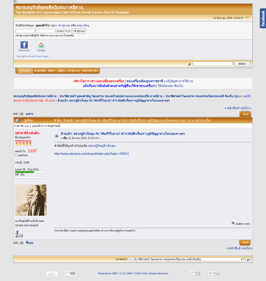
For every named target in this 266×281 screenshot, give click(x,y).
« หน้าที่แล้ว (232, 108)
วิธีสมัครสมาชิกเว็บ (170, 86)
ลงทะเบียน (83, 25)
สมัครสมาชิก (89, 70)
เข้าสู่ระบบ (64, 25)
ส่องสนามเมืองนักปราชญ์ (28, 100)
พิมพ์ (246, 114)
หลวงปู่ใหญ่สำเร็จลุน (102, 145)
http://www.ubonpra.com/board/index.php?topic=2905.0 (91, 153)
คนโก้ (247, 96)
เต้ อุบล (49, 100)
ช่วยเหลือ (40, 70)
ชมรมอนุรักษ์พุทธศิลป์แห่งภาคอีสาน (34, 96)
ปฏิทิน (61, 70)
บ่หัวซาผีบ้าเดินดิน (27, 133)
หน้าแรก (25, 70)
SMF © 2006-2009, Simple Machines (147, 273)
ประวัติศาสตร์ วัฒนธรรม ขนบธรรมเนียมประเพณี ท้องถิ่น (199, 96)
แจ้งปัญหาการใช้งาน (179, 81)
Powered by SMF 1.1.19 (111, 273)
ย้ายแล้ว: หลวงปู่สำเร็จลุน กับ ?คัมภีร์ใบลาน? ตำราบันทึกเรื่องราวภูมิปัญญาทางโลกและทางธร (114, 100)
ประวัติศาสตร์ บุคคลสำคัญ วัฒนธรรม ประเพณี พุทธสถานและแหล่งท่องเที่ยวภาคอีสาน (111, 96)
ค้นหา (51, 70)
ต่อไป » (246, 108)
